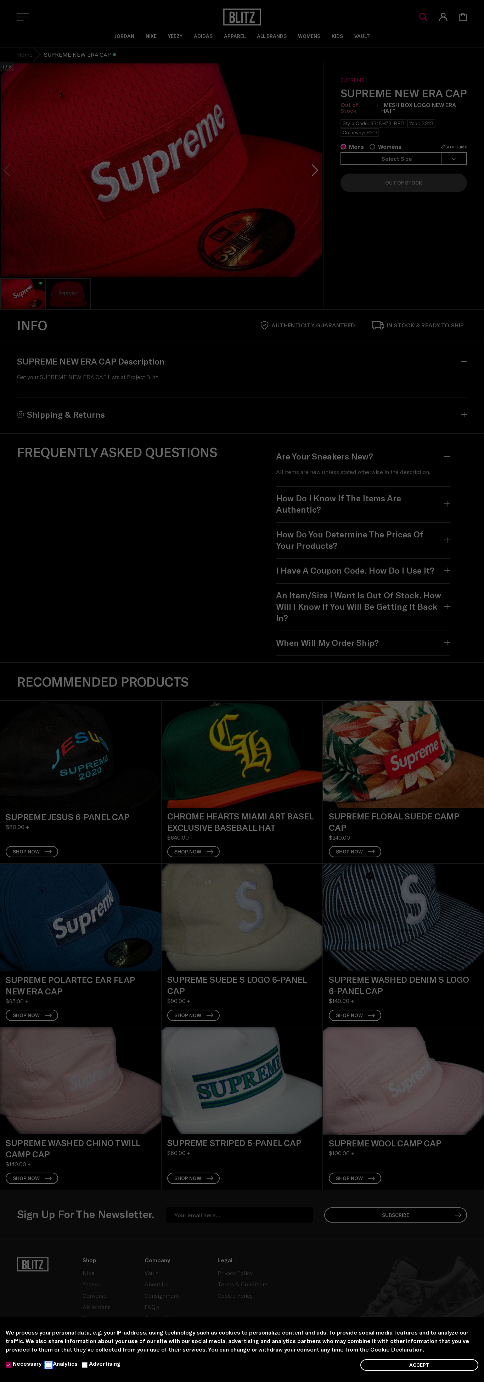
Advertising (104, 1363)
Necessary (27, 1363)
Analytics (65, 1363)
